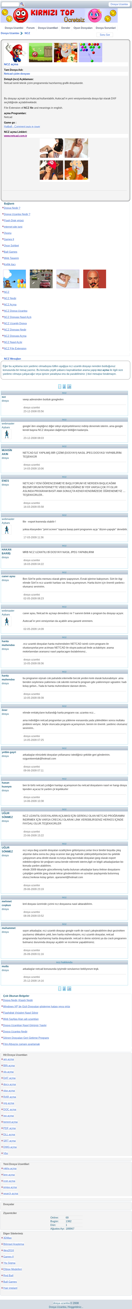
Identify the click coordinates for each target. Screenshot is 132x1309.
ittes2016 (8, 1250)
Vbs (5, 1153)
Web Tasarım (11, 258)
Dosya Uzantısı (10, 33)
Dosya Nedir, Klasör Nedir (18, 1000)
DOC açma (9, 1109)
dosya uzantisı (61, 1303)
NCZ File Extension (15, 348)
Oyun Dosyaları (83, 28)
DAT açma (9, 1078)
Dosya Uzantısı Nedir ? (17, 214)
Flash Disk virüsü (14, 220)
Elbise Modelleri (12, 1269)
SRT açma (9, 1140)
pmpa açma (10, 1187)
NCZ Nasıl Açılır (13, 342)
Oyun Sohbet (11, 245)
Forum (31, 28)
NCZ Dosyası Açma (15, 336)
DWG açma (10, 1147)
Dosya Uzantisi (14, 28)
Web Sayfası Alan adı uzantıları (21, 1019)
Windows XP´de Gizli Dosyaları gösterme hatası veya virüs (36, 1006)
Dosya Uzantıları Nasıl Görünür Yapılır (25, 1025)
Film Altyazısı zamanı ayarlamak (21, 1044)
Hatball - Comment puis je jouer (22, 126)
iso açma (8, 1115)
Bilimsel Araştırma (13, 1244)
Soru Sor (105, 34)
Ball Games (10, 251)
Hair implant (10, 1288)
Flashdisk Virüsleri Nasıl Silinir (20, 1012)
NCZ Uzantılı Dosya (15, 323)
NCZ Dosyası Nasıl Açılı (17, 317)
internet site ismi (13, 226)
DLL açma (9, 1134)
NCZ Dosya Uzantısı (15, 310)
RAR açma (9, 1096)
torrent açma (10, 1122)
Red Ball (8, 1275)
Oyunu (7, 233)
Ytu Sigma (9, 1263)
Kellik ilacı (10, 264)
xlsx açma (9, 1090)
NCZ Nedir (10, 298)
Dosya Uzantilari (48, 28)
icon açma (9, 1181)
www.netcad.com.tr (15, 135)
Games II (9, 239)
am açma (8, 1059)
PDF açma (9, 1128)
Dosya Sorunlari (106, 28)
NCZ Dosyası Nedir (15, 329)
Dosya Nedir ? (12, 208)
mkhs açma (9, 1168)
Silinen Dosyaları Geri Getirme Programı (26, 1037)
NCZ (27, 33)
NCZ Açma (10, 304)
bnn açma (9, 1174)
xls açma (8, 1071)
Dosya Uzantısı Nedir (15, 1031)
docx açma (9, 1084)
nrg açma (8, 1103)
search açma (10, 1193)
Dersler (65, 28)
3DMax (7, 1237)
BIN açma (9, 1065)
